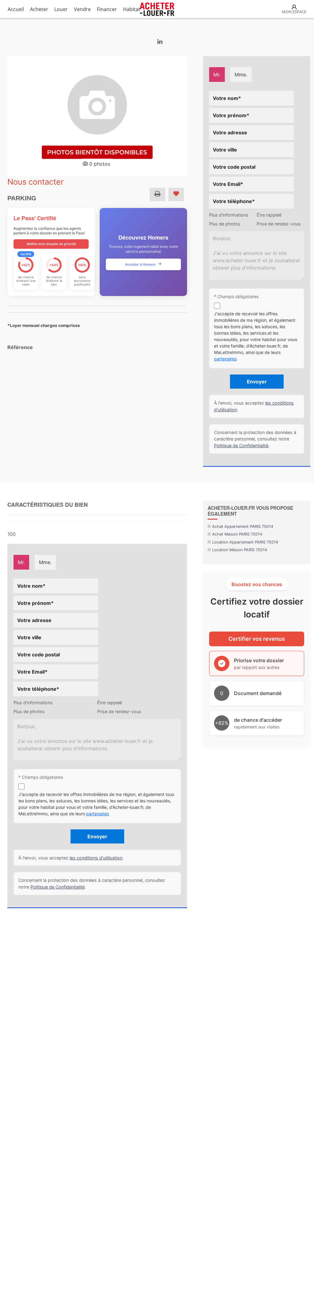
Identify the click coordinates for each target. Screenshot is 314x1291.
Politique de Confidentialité (241, 445)
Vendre (82, 9)
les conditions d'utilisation (96, 857)
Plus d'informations (228, 214)
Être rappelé (269, 214)
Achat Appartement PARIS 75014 (242, 526)
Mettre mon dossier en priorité (51, 244)
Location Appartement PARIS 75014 (245, 542)
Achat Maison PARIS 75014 (237, 534)
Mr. (216, 74)
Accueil (16, 9)
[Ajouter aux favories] (176, 194)
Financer (107, 9)
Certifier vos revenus (256, 639)
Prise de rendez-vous (279, 223)
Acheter (39, 9)
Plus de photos (224, 223)
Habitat (131, 9)
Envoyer (257, 381)
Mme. (241, 74)
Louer (61, 9)
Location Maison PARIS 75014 (239, 550)
